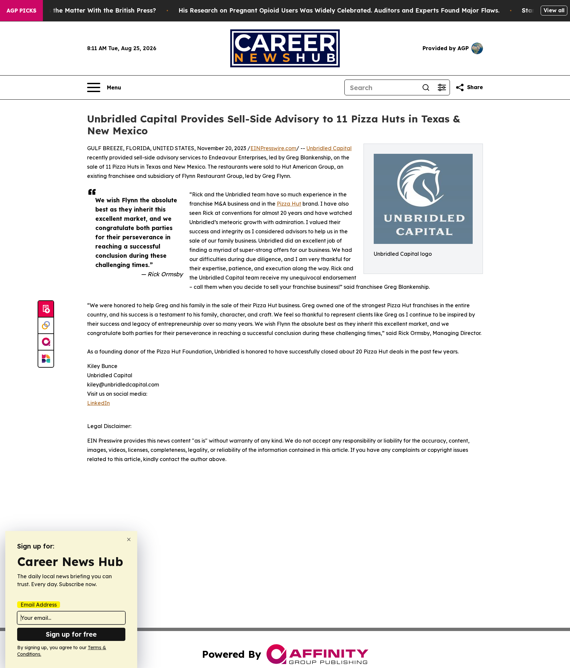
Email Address (38, 604)
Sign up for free (71, 634)
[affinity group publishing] (45, 342)
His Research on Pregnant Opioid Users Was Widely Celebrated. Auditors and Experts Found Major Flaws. (338, 10)
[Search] (426, 87)
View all (554, 10)
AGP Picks (21, 10)
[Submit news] (45, 309)
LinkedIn (98, 403)
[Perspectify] (45, 325)
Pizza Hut (289, 203)
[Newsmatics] (45, 359)
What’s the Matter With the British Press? (93, 10)
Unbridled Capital (329, 148)
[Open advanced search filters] (442, 87)
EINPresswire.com (273, 148)
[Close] (129, 539)
